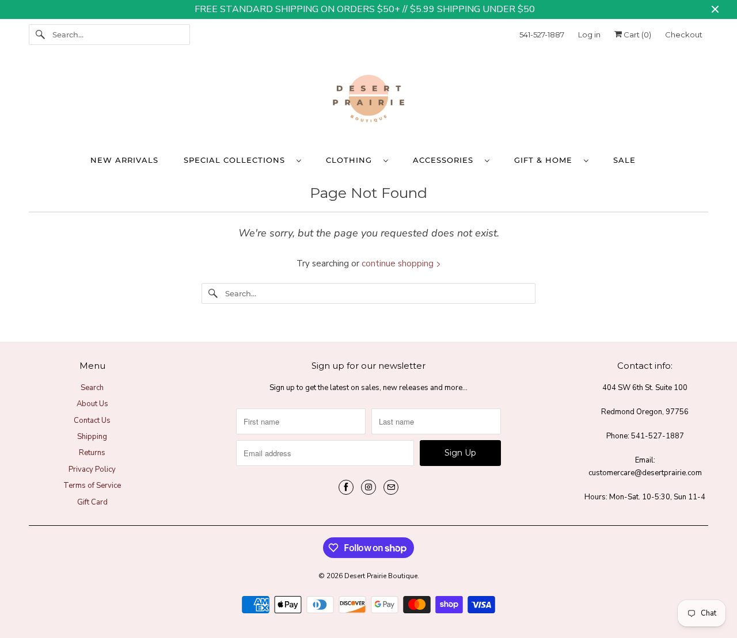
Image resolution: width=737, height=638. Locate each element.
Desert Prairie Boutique (380, 575)
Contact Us (92, 420)
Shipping (92, 436)
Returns (92, 453)
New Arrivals (124, 160)
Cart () (636, 34)
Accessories (446, 160)
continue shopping (399, 263)
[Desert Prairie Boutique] (368, 101)
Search (92, 388)
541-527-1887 (541, 34)
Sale (624, 160)
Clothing (352, 160)
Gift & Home (546, 160)
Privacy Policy (92, 469)
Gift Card (92, 502)
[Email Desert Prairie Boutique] (390, 487)
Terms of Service (92, 485)
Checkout (683, 34)
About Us (92, 404)
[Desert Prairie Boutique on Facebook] (346, 487)
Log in (589, 34)
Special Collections (237, 160)
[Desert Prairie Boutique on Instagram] (368, 487)
